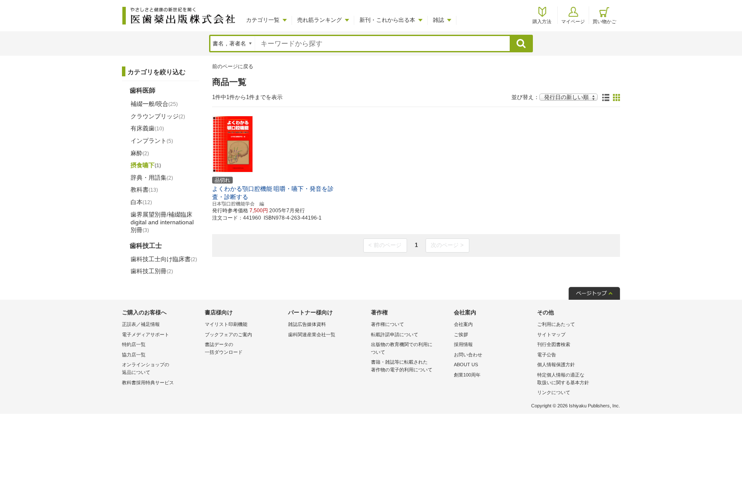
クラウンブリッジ (158, 116)
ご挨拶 (461, 334)
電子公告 (546, 354)
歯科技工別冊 (152, 271)
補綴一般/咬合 (154, 103)
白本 (141, 202)
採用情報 (463, 344)
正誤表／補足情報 (141, 324)
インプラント (152, 140)
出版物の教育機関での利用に (401, 348)
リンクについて (553, 392)
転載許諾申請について (394, 334)
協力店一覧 (134, 354)
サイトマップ (551, 334)
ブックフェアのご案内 (228, 334)
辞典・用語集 (152, 177)
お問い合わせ (468, 354)
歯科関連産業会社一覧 (311, 334)
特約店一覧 (134, 344)
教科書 (144, 189)
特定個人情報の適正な (563, 378)
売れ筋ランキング (319, 20)
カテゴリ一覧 (263, 20)
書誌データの (224, 348)
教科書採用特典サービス (148, 382)
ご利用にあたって (556, 324)
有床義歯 (147, 128)
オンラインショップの (145, 368)
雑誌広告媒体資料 (307, 324)
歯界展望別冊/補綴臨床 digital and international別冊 (162, 222)
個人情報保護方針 (556, 364)
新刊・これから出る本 (387, 20)
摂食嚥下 (146, 165)
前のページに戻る (232, 66)
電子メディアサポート (145, 334)
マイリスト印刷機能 (226, 324)
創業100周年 (467, 374)
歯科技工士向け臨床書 (164, 259)
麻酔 (140, 153)
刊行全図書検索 (553, 344)
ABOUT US (466, 364)
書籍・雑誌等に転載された (401, 365)
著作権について (387, 324)
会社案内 (463, 324)
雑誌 (438, 20)
